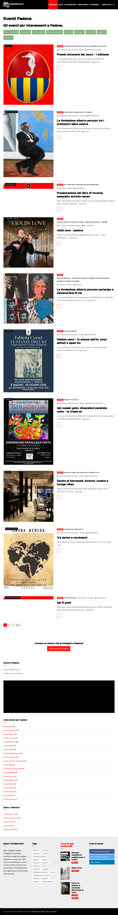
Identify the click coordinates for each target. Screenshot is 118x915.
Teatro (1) (8, 38)
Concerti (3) (25, 32)
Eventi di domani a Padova (12, 673)
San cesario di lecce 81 (40, 856)
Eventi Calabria (8, 792)
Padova (60, 46)
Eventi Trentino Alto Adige (13, 761)
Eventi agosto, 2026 (10, 814)
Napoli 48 (45, 863)
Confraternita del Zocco (94, 49)
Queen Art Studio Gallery (95, 403)
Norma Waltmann (93, 115)
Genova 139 (36, 853)
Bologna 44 (36, 866)
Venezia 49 (36, 863)
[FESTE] (28, 496)
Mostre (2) (90, 32)
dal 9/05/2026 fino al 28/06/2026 (68, 334)
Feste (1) (68, 32)
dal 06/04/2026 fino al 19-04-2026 (68, 476)
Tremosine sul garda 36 (40, 872)
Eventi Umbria (8, 788)
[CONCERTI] (28, 242)
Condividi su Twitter (101, 857)
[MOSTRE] (28, 361)
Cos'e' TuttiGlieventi (67, 4)
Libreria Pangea (79, 188)
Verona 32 (36, 878)
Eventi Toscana (9, 738)
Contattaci (107, 4)
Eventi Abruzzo (8, 776)
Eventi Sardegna (9, 772)
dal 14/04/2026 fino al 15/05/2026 (68, 403)
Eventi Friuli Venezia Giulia (12, 769)
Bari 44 (45, 866)
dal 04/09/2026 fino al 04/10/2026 (68, 115)
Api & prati (64, 602)
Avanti (18, 625)
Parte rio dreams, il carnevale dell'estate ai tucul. (77, 887)
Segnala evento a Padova (58, 648)
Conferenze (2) (38, 32)
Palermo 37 (46, 869)
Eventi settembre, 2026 (12, 818)
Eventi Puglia (8, 749)
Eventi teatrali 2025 (10, 829)
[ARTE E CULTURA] (28, 144)
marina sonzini (91, 334)
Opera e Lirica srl (88, 225)
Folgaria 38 (36, 869)
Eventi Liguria (8, 746)
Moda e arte (77, 868)
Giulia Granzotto (92, 533)
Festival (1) (79, 32)
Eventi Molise (8, 795)
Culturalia (77, 284)
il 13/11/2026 (62, 225)
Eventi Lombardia (9, 730)
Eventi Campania (9, 757)
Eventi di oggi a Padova (11, 669)
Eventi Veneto (8, 734)
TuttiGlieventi (35, 911)
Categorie (94, 4)
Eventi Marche (8, 784)
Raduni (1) (101, 32)
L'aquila (75, 871)
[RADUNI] (28, 74)
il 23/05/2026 (62, 284)
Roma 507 (36, 850)
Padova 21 (36, 881)
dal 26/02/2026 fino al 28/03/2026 (68, 533)
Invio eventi (83, 4)
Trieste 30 (45, 878)
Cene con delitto (9, 822)
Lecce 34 (52, 872)
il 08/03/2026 (83, 598)
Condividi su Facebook (102, 851)
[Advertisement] (59, 697)
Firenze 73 (45, 859)
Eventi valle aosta (9, 799)
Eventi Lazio (7, 727)
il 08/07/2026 (62, 188)
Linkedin (97, 862)
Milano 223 (45, 850)
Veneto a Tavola (101, 598)
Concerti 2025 (8, 826)
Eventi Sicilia (7, 765)
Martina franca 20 (48, 881)
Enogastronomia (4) (55, 32)
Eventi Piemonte (9, 742)
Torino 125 (46, 853)
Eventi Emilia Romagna (11, 753)
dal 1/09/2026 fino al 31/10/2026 (68, 49)
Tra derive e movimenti (72, 537)
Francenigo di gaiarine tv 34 (42, 875)
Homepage (53, 4)
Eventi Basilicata (9, 780)
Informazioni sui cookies (49, 911)
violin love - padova (70, 230)
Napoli (74, 862)
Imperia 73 (36, 859)
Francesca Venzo (92, 476)
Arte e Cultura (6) (11, 32)
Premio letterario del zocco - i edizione (83, 54)
